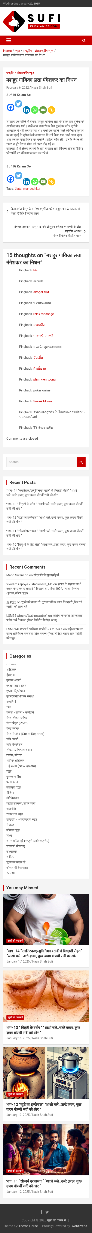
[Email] (43, 107)
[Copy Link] (51, 107)
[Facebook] (10, 104)
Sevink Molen (42, 401)
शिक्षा (9, 835)
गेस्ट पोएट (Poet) (17, 723)
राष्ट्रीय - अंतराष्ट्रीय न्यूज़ (20, 72)
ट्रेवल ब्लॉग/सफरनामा (19, 750)
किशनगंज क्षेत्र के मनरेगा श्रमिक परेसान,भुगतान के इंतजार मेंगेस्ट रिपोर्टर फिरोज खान (45, 211)
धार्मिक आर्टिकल (15, 761)
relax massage (43, 314)
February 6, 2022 (17, 87)
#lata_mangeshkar (27, 188)
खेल (8, 707)
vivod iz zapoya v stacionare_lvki (29, 584)
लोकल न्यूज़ (13, 830)
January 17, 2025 (18, 961)
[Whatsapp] (35, 107)
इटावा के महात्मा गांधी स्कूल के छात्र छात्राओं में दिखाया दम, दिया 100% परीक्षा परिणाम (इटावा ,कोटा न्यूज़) (43, 588)
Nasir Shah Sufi (41, 87)
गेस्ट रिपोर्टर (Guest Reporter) (25, 734)
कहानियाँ (11, 702)
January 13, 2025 (18, 1115)
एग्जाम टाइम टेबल (16, 686)
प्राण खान (12, 782)
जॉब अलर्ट (12, 739)
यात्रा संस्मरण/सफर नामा (20, 803)
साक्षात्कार (11, 852)
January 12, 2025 (18, 1191)
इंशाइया (10, 675)
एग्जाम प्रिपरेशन (15, 691)
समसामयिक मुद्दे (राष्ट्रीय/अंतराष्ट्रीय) (27, 841)
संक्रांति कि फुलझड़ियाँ (46, 575)
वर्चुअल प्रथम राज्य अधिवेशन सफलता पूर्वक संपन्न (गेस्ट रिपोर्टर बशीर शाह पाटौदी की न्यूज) (44, 633)
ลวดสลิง (39, 325)
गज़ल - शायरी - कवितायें (20, 712)
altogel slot (41, 292)
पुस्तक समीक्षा (13, 777)
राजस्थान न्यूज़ (14, 814)
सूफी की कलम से (15, 862)
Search (81, 462)
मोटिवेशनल (12, 798)
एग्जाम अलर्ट (13, 680)
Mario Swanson (17, 575)
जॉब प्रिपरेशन (14, 744)
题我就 (11, 602)
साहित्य (10, 857)
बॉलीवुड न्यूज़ (13, 787)
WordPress (79, 1226)
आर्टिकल (11, 670)
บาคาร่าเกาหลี (43, 336)
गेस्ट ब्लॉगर (12, 728)
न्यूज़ (9, 771)
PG (35, 270)
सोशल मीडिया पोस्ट (17, 868)
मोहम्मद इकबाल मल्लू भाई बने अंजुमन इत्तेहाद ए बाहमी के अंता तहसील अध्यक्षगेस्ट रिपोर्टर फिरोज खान (47, 231)
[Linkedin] (26, 107)
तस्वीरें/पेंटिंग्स (14, 755)
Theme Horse (28, 1226)
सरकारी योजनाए (15, 846)
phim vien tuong (44, 379)
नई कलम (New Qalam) (21, 766)
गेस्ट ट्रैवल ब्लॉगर (16, 718)
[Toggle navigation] (8, 40)
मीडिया (10, 793)
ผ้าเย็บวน (39, 368)
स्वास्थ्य (10, 873)
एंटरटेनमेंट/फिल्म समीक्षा (20, 696)
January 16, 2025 (18, 1038)
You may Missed (22, 887)
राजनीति (11, 809)
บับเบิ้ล (38, 358)
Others (11, 664)
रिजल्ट (10, 825)
